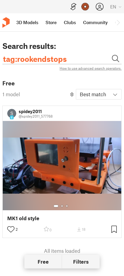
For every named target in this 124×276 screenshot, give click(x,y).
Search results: (29, 45)
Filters (81, 262)
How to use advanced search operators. (91, 68)
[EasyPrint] (73, 7)
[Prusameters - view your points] (85, 7)
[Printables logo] (6, 22)
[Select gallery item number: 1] (56, 206)
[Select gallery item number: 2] (62, 206)
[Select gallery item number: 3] (67, 206)
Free (43, 262)
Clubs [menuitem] (70, 22)
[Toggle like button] (10, 229)
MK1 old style (23, 218)
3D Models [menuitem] (27, 22)
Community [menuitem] (95, 22)
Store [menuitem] (51, 22)
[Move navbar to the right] (118, 22)
